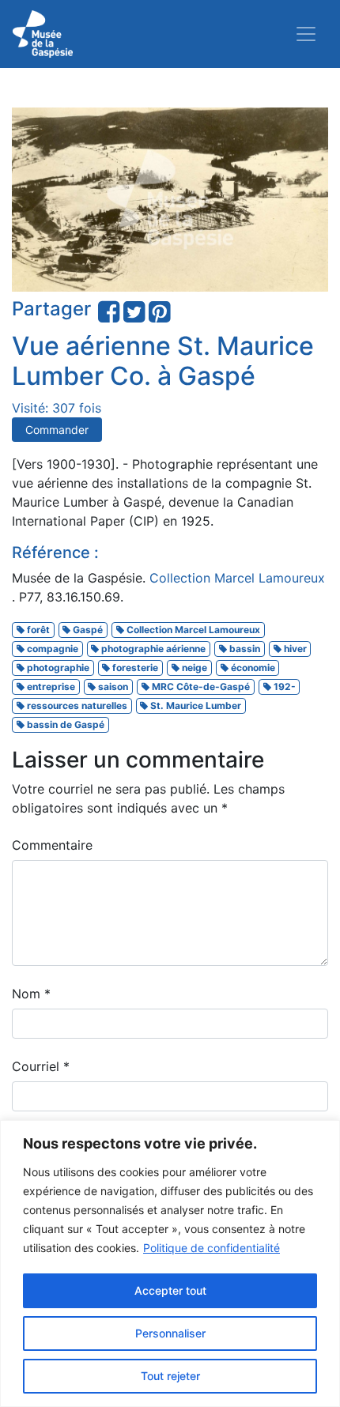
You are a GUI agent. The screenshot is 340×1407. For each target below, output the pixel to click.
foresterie (134, 667)
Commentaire (52, 845)
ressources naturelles (76, 705)
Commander (57, 429)
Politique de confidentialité (211, 1247)
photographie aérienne (152, 648)
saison (112, 686)
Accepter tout (170, 1290)
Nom (31, 993)
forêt (37, 630)
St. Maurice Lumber (194, 705)
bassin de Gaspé (64, 724)
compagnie (51, 648)
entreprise (50, 686)
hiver (294, 648)
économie (252, 667)
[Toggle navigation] (306, 34)
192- (283, 686)
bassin (243, 648)
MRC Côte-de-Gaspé (199, 686)
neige (193, 667)
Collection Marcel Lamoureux (237, 578)
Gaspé (86, 630)
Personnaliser (170, 1333)
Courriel (41, 1066)
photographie (57, 667)
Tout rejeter (170, 1375)
